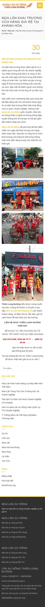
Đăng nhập (7, 476)
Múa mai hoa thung (11, 447)
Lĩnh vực (6, 438)
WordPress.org (9, 485)
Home (4, 31)
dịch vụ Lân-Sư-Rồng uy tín (19, 311)
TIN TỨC (6, 461)
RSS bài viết (7, 481)
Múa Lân (11, 31)
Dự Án (5, 433)
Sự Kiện (5, 456)
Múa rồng (6, 452)
